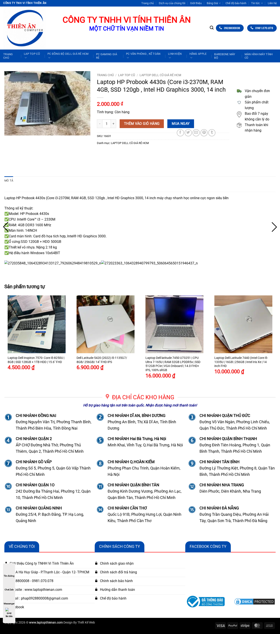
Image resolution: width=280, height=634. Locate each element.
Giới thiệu (196, 3)
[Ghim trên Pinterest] (204, 132)
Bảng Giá (212, 3)
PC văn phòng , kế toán (143, 53)
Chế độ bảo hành (236, 3)
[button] (10, 108)
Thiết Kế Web (86, 622)
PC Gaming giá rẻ (106, 56)
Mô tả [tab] (8, 180)
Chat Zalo (9, 589)
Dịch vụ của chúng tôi (172, 3)
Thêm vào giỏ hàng (142, 124)
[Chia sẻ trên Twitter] (188, 132)
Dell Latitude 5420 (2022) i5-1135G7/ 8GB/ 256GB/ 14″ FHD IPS (102, 360)
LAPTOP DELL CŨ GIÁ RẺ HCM (160, 75)
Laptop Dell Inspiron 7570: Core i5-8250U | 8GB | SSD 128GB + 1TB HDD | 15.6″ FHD (36, 360)
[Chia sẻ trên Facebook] (180, 132)
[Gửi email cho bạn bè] (196, 132)
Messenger (9, 603)
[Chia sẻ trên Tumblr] (211, 132)
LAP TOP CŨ (32, 53)
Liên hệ (272, 3)
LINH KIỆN (175, 53)
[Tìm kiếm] (211, 28)
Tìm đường (9, 576)
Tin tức (255, 3)
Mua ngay (181, 124)
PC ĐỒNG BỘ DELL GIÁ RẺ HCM (68, 53)
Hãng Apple (198, 53)
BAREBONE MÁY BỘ (224, 56)
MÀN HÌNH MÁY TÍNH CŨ (259, 56)
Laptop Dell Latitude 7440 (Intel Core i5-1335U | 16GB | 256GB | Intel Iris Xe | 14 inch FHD (241, 362)
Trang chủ (147, 3)
